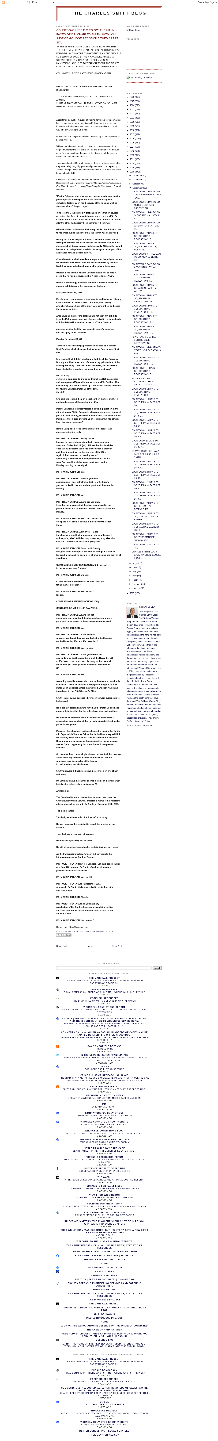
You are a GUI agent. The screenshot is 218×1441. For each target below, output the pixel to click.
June (135, 567)
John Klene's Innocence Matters (104, 1224)
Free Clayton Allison (104, 1435)
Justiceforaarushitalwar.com (104, 1212)
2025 (132, 101)
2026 (132, 97)
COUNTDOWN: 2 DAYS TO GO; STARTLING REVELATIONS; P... (144, 236)
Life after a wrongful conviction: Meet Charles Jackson (104, 1098)
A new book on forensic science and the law (104, 1197)
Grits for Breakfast (104, 1086)
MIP (104, 1104)
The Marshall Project (104, 978)
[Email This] (57, 935)
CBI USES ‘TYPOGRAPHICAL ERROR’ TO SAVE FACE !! (104, 1215)
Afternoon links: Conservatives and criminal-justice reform (104, 1180)
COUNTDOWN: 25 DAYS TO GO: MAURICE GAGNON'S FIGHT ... (146, 527)
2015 (132, 143)
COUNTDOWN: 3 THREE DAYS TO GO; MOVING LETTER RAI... (147, 257)
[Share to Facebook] (66, 935)
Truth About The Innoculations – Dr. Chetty (104, 1116)
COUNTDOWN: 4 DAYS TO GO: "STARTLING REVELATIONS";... (144, 277)
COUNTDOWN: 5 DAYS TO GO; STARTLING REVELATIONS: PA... (144, 298)
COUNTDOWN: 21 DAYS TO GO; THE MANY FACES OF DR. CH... (146, 485)
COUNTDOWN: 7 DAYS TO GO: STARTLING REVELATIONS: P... (144, 319)
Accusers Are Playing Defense (104, 1069)
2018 (132, 130)
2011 (132, 159)
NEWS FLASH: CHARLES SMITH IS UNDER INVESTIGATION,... (144, 340)
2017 (132, 134)
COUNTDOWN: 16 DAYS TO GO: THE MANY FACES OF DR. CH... (146, 433)
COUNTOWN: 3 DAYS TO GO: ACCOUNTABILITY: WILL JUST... (146, 267)
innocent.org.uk (104, 1289)
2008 (132, 172)
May (134, 571)
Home (89, 946)
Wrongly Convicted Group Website (104, 1122)
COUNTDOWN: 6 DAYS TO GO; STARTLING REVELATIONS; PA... (144, 309)
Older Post (117, 946)
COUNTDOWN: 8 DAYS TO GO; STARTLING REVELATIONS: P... (144, 329)
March (135, 580)
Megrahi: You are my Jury (104, 1204)
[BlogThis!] (60, 935)
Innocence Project (104, 1411)
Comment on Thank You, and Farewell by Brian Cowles (104, 1189)
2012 (132, 155)
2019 (132, 126)
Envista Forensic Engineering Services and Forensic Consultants (104, 1284)
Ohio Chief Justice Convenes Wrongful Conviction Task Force (104, 1133)
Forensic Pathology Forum (104, 1157)
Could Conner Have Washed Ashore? (104, 1124)
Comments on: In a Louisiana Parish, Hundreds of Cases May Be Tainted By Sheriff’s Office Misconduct (104, 1033)
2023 (132, 109)
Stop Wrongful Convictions (104, 1113)
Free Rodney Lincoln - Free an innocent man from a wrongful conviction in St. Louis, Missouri (104, 1335)
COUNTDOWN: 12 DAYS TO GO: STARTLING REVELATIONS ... (145, 392)
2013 (132, 151)
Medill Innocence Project (104, 1318)
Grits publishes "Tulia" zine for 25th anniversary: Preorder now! (104, 1089)
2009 (132, 167)
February (136, 584)
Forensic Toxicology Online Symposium (104, 1142)
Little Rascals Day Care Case (104, 1148)
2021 (132, 118)
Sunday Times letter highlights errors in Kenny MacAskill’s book (104, 1206)
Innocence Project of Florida (104, 1168)
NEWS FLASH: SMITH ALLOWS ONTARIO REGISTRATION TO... (143, 381)
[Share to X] (63, 935)
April (134, 576)
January (136, 588)
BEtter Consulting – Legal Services (104, 1431)
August (136, 563)
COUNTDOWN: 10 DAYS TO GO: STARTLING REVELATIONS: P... (145, 360)
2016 (132, 138)
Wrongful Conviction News (104, 1095)
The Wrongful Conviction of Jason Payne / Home (104, 1251)
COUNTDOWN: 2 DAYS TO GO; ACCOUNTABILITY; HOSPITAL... (144, 246)
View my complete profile (140, 726)
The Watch (104, 1177)
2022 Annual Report (104, 1107)
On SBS (104, 1066)
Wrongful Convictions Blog (104, 1131)
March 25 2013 (104, 1235)
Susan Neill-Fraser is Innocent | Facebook (104, 1255)
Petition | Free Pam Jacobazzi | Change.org (104, 1279)
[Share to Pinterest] (69, 935)
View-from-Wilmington (104, 1195)
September (137, 188)
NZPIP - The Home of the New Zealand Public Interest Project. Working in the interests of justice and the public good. (104, 1345)
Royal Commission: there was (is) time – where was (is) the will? (104, 992)
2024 (132, 105)
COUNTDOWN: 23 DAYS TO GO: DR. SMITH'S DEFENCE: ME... (145, 506)
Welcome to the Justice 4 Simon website (104, 1241)
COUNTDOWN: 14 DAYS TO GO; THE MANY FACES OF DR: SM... (146, 412)
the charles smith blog (109, 13)
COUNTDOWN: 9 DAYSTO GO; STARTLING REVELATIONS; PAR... (146, 350)
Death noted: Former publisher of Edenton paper (104, 1151)
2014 (132, 147)
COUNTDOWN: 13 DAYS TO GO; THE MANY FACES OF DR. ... (146, 402)
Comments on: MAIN (104, 1275)
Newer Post (61, 946)
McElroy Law (104, 1340)
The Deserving (104, 1049)
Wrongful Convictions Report (104, 1007)
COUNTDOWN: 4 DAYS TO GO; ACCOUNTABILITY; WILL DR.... (144, 288)
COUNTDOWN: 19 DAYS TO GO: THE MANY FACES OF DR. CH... (146, 464)
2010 (132, 163)
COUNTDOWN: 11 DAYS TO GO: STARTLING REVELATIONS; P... (145, 371)
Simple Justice (104, 1271)
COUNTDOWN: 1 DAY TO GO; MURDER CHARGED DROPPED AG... (146, 205)
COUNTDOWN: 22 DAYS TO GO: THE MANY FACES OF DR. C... (146, 495)
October (136, 184)
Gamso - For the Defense (104, 1046)
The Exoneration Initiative (104, 1267)
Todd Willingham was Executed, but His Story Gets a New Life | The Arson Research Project (104, 1231)
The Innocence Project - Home (104, 1259)
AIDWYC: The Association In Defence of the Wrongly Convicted (104, 1326)
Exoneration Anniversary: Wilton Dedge (104, 1171)
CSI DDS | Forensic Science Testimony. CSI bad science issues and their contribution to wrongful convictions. (104, 1019)
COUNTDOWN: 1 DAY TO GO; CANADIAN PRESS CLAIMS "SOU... (146, 194)
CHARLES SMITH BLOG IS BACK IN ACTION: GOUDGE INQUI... (146, 555)
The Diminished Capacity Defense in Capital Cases (104, 1001)
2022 (132, 113)
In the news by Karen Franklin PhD (104, 1055)
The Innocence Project (104, 1300)
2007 (132, 593)
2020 (132, 122)
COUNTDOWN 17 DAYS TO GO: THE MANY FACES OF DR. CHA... (146, 444)
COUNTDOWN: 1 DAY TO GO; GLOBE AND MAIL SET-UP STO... (146, 215)
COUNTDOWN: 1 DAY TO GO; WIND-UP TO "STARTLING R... (146, 226)
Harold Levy (149, 607)
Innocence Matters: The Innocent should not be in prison (104, 1221)
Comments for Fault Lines (104, 1186)
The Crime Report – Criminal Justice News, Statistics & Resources (104, 1246)
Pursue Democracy (104, 989)
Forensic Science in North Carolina (104, 1139)
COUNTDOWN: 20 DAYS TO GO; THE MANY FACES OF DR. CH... (146, 475)
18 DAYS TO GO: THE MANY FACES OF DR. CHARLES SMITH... (146, 454)
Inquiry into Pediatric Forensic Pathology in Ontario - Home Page (104, 1309)
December (137, 175)
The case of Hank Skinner (104, 1330)
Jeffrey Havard (104, 1314)
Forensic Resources (104, 998)
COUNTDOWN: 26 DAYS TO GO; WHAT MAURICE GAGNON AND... (145, 537)
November (137, 179)
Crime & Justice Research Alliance (104, 1075)
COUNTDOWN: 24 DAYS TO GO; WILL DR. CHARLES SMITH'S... (145, 516)
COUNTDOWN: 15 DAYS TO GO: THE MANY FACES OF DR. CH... (146, 423)
